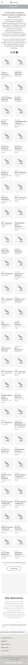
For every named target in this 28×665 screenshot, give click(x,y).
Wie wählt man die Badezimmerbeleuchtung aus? (13, 625)
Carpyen (17, 196)
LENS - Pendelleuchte (7, 273)
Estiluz (3, 221)
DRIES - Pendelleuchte (21, 172)
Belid (2, 297)
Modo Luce (18, 120)
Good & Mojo (18, 346)
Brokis (2, 447)
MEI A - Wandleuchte (6, 371)
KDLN (2, 321)
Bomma (3, 196)
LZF (16, 221)
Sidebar (25, 52)
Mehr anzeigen (14, 568)
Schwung (3, 145)
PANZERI (17, 272)
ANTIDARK (4, 248)
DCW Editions (18, 71)
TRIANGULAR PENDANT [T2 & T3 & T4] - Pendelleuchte (20, 424)
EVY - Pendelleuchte (6, 422)
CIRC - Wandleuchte (6, 223)
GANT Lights (18, 420)
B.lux (2, 71)
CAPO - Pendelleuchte (7, 299)
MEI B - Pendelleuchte (21, 197)
